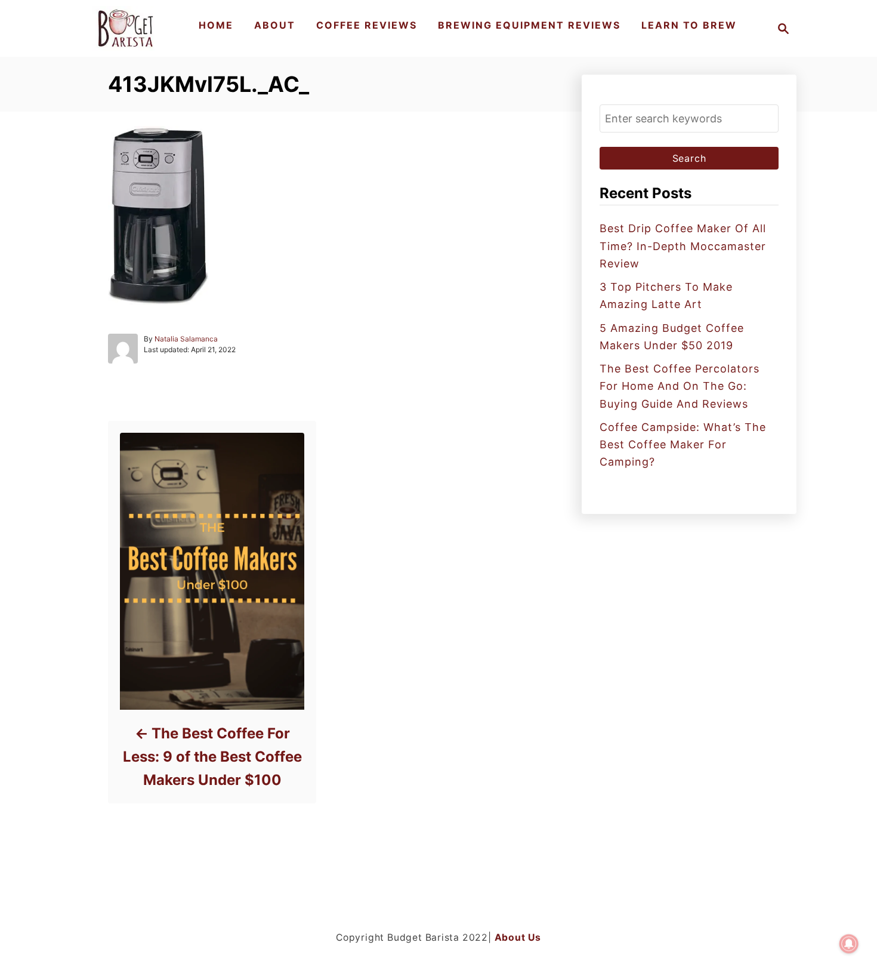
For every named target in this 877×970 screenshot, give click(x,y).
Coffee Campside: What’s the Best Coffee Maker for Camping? (683, 445)
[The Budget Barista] (127, 28)
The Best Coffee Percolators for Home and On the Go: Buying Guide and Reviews (679, 386)
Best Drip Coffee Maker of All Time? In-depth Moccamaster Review (683, 246)
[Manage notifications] (849, 943)
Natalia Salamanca (186, 338)
